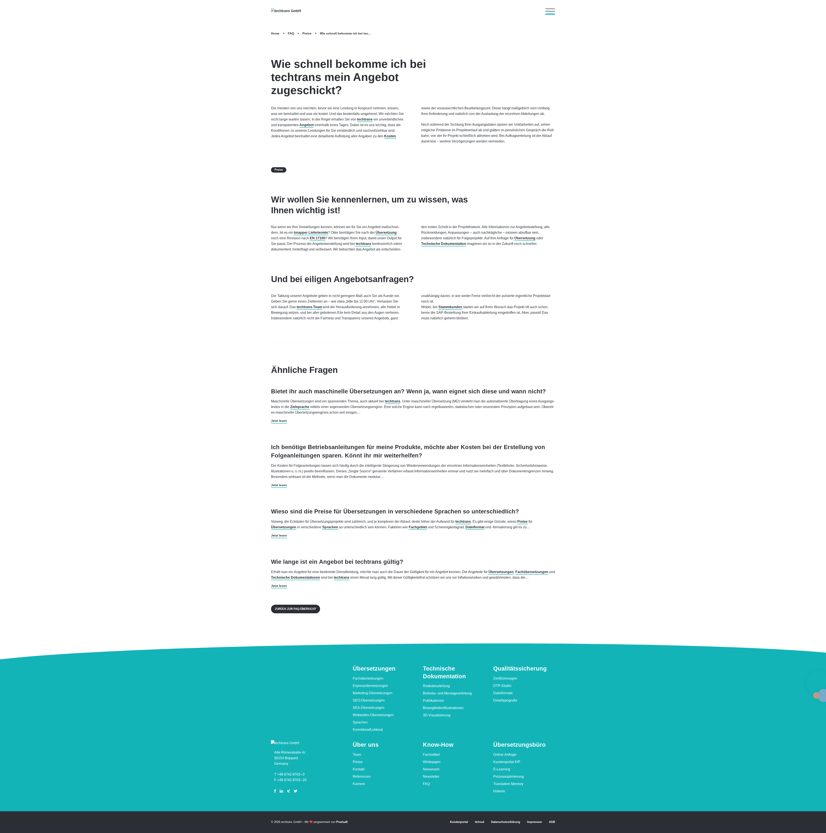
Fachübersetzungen (368, 678)
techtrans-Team (309, 307)
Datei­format (474, 527)
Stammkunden (450, 307)
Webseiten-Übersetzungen (373, 715)
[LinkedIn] (281, 791)
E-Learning (501, 769)
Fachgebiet (418, 527)
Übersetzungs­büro (519, 745)
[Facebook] (275, 791)
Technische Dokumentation (443, 244)
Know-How (438, 745)
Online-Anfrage (504, 754)
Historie (499, 791)
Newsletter (431, 776)
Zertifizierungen (505, 678)
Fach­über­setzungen (531, 572)
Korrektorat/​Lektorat (368, 729)
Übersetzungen (283, 527)
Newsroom (431, 769)
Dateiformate (503, 693)
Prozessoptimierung (508, 776)
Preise (306, 33)
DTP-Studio (502, 686)
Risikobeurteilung (436, 686)
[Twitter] (296, 791)
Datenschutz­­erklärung (505, 822)
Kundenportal (459, 822)
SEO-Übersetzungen (369, 700)
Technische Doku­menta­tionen (295, 577)
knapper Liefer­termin (311, 232)
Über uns (366, 745)
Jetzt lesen (279, 420)
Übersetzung (386, 232)
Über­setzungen (501, 572)
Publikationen (433, 700)
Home (275, 33)
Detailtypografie (505, 700)
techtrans (365, 119)
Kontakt (358, 769)
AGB (552, 822)
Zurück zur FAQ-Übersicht (295, 608)
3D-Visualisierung (436, 715)
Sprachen (330, 527)
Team (357, 754)
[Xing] (288, 791)
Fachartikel (431, 754)
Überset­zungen (374, 668)
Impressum (534, 822)
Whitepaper (432, 762)
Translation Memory (508, 784)
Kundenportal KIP (506, 762)
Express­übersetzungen (370, 686)
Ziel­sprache (299, 407)
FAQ (291, 33)
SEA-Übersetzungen (368, 707)
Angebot (306, 125)
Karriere (359, 784)
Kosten (390, 136)
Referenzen (362, 776)
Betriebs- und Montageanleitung (447, 693)
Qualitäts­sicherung (520, 668)
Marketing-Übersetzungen (372, 693)
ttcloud (479, 822)
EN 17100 (317, 238)
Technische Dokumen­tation (444, 672)
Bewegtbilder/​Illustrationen (443, 708)
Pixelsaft (342, 822)
